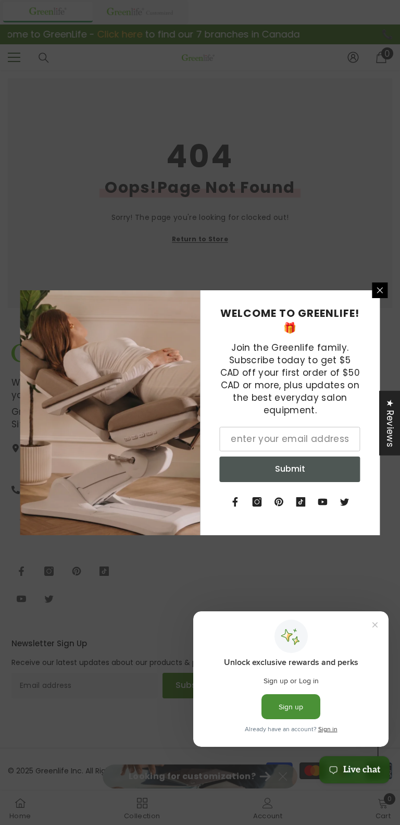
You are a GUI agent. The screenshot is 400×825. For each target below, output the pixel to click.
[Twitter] (345, 502)
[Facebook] (235, 502)
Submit (290, 469)
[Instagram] (257, 502)
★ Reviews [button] (390, 423)
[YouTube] (323, 502)
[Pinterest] (279, 502)
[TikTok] (301, 502)
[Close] (380, 290)
